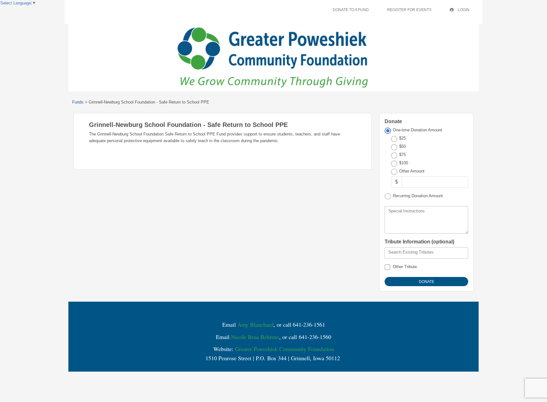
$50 (402, 146)
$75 (402, 154)
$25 (402, 138)
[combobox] (426, 253)
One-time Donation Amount (417, 130)
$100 (403, 162)
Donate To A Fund (351, 10)
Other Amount (411, 171)
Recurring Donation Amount (418, 195)
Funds (78, 102)
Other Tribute (405, 266)
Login (463, 10)
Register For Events (409, 10)
